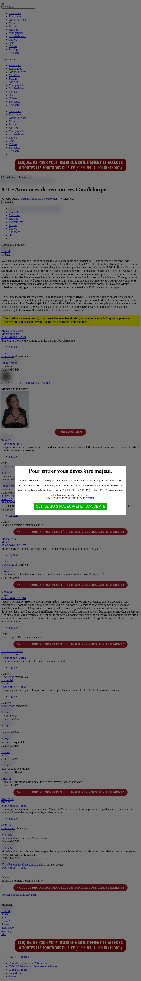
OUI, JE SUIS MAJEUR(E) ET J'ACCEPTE (70, 506)
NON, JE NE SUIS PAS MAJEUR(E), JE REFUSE (70, 498)
